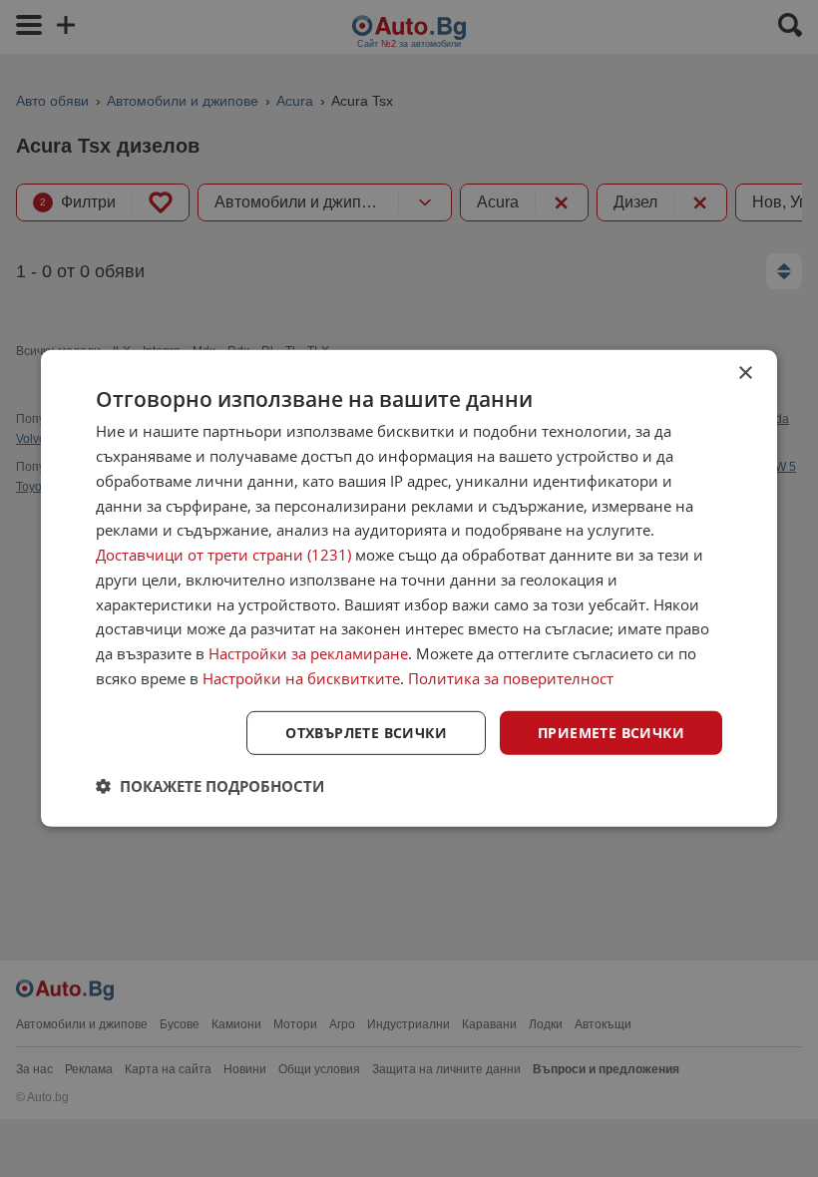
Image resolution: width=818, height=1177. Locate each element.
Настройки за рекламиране (308, 653)
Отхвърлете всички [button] (366, 731)
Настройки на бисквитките (301, 678)
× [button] (744, 373)
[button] (210, 786)
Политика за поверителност (511, 678)
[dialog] (409, 588)
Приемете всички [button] (611, 731)
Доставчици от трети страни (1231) (223, 555)
